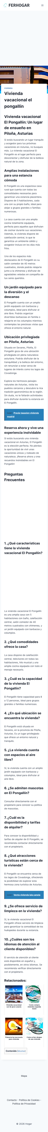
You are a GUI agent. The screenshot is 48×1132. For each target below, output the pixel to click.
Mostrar (21, 1051)
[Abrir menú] (42, 5)
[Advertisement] (24, 36)
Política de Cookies (29, 1100)
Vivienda (8, 88)
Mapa (24, 1076)
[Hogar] (16, 5)
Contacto (12, 1100)
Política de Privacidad (24, 1103)
